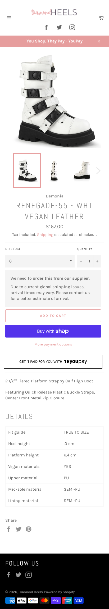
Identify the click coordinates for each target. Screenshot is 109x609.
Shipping (45, 234)
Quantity (84, 249)
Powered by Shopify (59, 592)
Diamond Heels (31, 592)
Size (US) (12, 249)
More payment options (53, 344)
